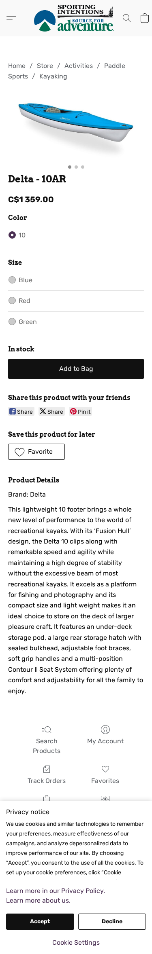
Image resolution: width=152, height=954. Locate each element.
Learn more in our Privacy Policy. (55, 891)
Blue (25, 280)
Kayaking (53, 76)
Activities (78, 66)
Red (24, 301)
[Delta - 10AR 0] (76, 125)
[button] (76, 18)
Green (28, 322)
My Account (105, 741)
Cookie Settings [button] (76, 942)
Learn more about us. (38, 900)
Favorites (105, 781)
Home (17, 66)
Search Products (46, 746)
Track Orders (47, 781)
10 (22, 235)
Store (45, 66)
